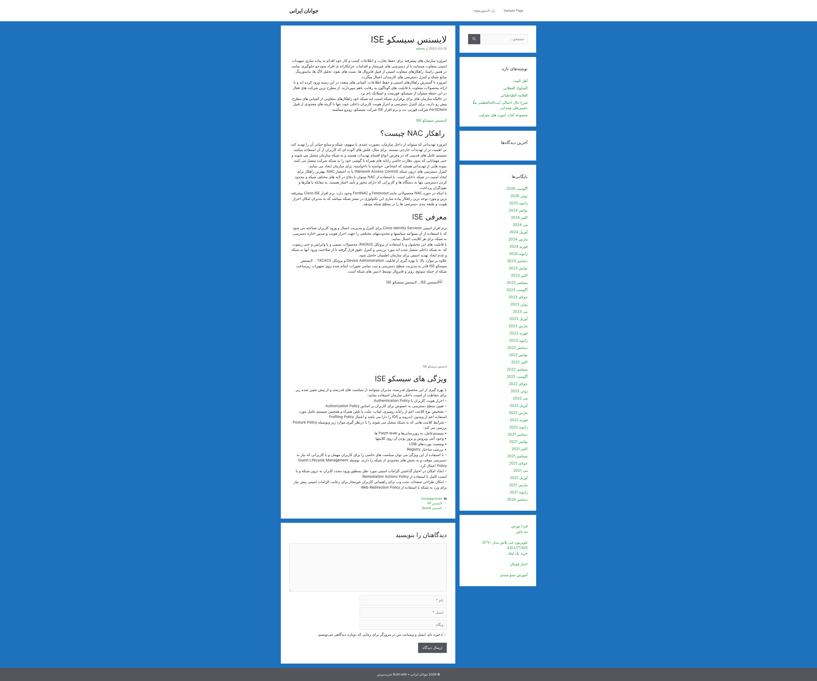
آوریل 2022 (519, 405)
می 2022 (520, 398)
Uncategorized (431, 498)
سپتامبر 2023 (517, 282)
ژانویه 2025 (518, 203)
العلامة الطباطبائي (514, 95)
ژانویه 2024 (518, 254)
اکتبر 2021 (519, 449)
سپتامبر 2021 (517, 456)
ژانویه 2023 (518, 340)
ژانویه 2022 (518, 427)
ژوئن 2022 (519, 391)
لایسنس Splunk (432, 508)
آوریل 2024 (518, 232)
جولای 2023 (518, 297)
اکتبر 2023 (519, 275)
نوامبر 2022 (518, 355)
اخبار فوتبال (519, 564)
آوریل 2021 (519, 478)
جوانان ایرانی (304, 10)
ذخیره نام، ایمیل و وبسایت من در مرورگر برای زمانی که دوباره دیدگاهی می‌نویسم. (379, 634)
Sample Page (513, 11)
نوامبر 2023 (518, 268)
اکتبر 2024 (519, 217)
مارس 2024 (518, 239)
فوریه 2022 (519, 420)
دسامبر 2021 (518, 434)
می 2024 (520, 225)
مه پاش (522, 531)
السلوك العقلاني (515, 88)
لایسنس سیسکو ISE (431, 120)
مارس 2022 (518, 413)
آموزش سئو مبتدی (514, 575)
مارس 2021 (518, 485)
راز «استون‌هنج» (484, 11)
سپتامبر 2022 (517, 369)
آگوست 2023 (517, 290)
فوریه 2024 (518, 246)
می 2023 (520, 311)
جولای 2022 (518, 384)
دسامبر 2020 (517, 499)
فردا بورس (519, 526)
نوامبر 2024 (518, 210)
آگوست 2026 (517, 188)
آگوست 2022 (517, 376)
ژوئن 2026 (519, 196)
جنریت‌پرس (384, 674)
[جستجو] (474, 39)
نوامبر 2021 (518, 441)
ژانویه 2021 (519, 492)
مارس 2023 (518, 326)
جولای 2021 (518, 463)
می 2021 (520, 470)
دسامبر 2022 (517, 347)
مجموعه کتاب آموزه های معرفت (503, 115)
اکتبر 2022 (519, 362)
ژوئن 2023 (519, 304)
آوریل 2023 (518, 319)
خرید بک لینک (518, 553)
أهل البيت (520, 81)
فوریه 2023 (518, 333)
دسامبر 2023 (517, 261)
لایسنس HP (434, 503)
